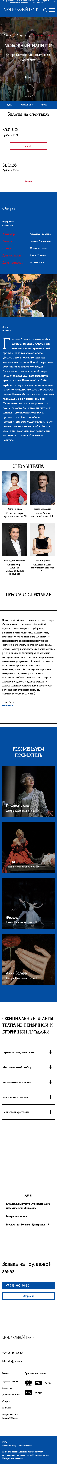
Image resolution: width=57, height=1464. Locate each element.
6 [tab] (38, 313)
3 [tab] (27, 313)
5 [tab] (35, 313)
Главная (7, 35)
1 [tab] (20, 313)
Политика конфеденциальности (17, 1445)
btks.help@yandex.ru (12, 1361)
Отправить (28, 1296)
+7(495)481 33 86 (12, 1353)
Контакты (6, 1407)
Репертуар (22, 35)
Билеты (28, 77)
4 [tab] (31, 313)
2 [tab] (24, 313)
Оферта (6, 1401)
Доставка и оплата (11, 1394)
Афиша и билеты (10, 1381)
